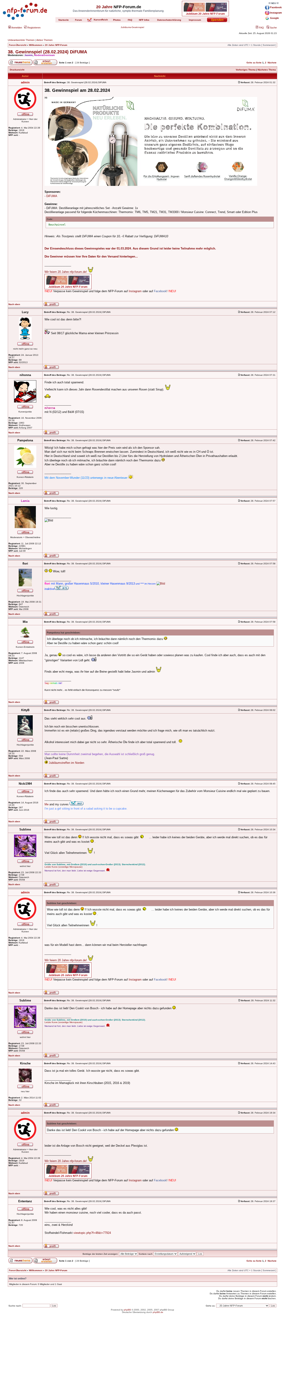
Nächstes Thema (267, 69)
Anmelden (16, 27)
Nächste (272, 62)
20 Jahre (104, 7)
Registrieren (34, 27)
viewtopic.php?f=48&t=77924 (92, 1232)
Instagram (135, 291)
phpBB (127, 1310)
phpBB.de (158, 1312)
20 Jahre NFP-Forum (56, 45)
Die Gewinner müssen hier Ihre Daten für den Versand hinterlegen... (91, 256)
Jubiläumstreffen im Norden (66, 762)
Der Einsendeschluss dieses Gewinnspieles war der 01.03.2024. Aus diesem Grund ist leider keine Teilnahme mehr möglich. (130, 248)
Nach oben (14, 304)
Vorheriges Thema (246, 69)
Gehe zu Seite (254, 62)
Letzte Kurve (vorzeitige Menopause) (63, 867)
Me (47, 804)
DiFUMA (51, 196)
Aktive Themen (44, 40)
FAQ (261, 27)
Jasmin (28, 55)
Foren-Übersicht (17, 45)
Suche (273, 27)
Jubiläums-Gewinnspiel (132, 27)
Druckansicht (17, 69)
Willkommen (35, 45)
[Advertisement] (142, 1352)
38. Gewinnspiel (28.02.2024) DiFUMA (47, 51)
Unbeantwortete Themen (21, 40)
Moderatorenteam (44, 55)
